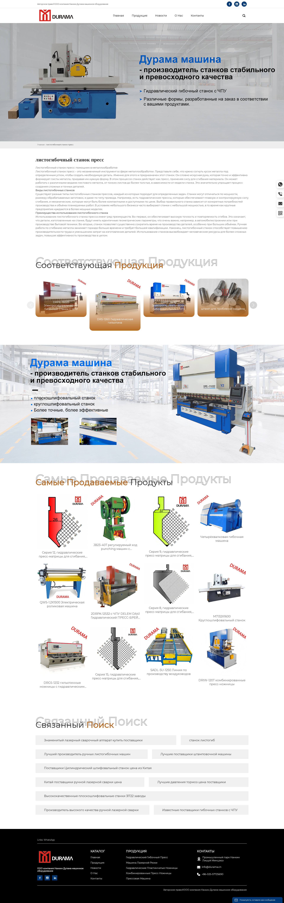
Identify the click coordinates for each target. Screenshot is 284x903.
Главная (41, 145)
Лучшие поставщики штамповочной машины (195, 754)
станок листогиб (202, 740)
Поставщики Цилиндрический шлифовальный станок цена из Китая (98, 768)
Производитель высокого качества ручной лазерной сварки (91, 810)
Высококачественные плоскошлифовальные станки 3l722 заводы (95, 796)
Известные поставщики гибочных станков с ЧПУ (200, 810)
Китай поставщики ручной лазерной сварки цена (83, 782)
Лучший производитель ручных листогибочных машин (87, 754)
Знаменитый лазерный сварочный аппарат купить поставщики (93, 740)
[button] (253, 305)
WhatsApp (49, 840)
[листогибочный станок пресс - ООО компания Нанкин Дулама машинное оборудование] (56, 15)
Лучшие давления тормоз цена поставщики (191, 782)
